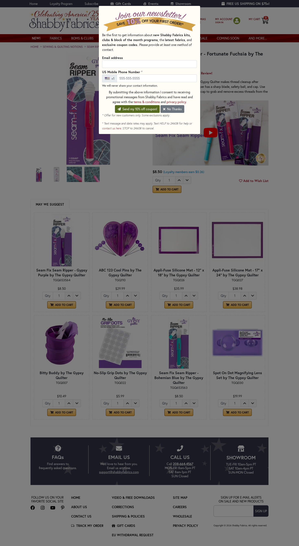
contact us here (111, 128)
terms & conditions (147, 102)
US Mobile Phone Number (122, 72)
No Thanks (174, 109)
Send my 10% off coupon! (139, 109)
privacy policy (176, 102)
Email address (112, 58)
